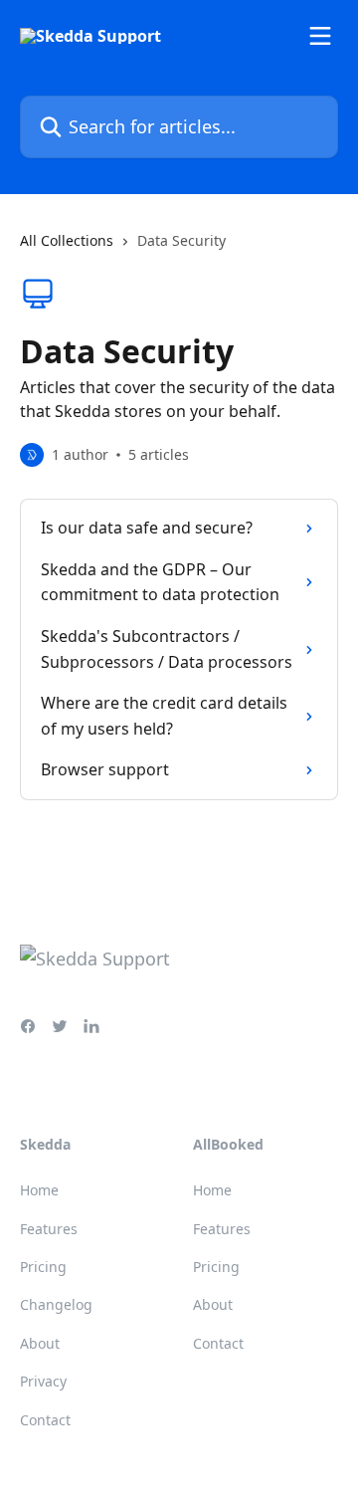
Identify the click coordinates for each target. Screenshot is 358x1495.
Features (49, 1228)
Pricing (43, 1266)
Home (39, 1189)
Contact (45, 1419)
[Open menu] (320, 36)
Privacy (43, 1381)
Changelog (56, 1304)
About (40, 1343)
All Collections (66, 240)
